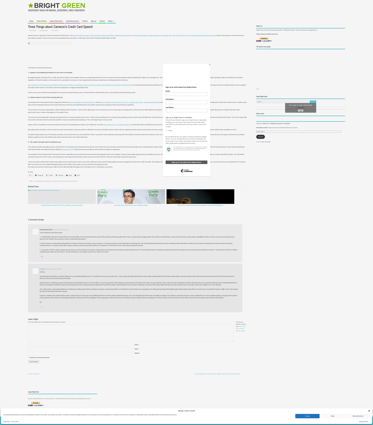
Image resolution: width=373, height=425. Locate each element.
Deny (332, 416)
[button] (369, 411)
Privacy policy (15, 421)
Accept (307, 416)
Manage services (363, 421)
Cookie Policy (6, 421)
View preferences (357, 416)
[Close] (209, 64)
